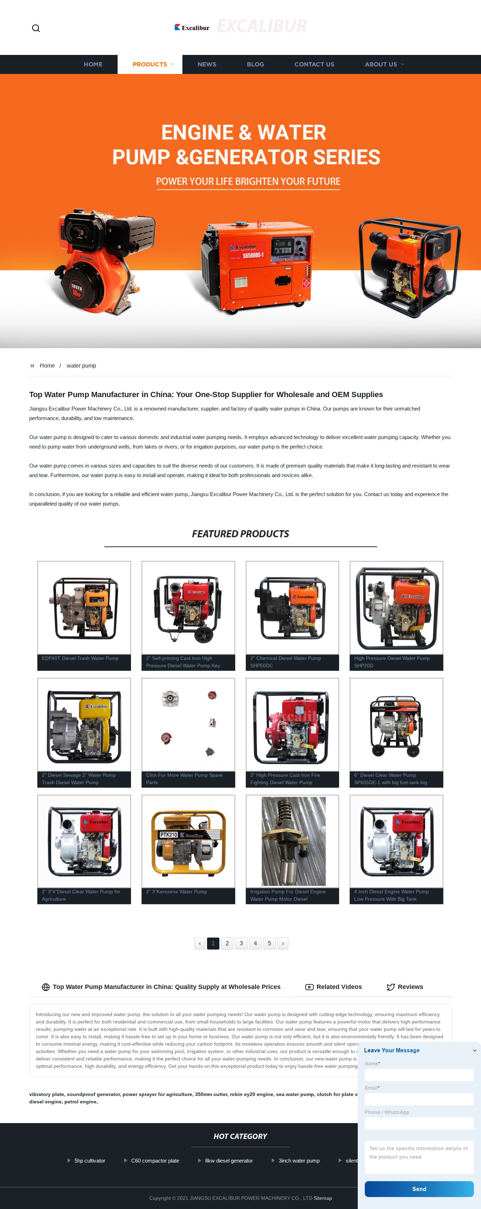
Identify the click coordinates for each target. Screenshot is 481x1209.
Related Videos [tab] (339, 986)
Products (150, 64)
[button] (36, 28)
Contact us (314, 64)
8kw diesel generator (228, 1161)
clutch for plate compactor (348, 1094)
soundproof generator (93, 1094)
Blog (255, 64)
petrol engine (80, 1101)
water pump (81, 366)
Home (93, 64)
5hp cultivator (89, 1161)
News (207, 64)
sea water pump (295, 1094)
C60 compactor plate (155, 1161)
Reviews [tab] (410, 986)
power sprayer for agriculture (157, 1094)
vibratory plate (46, 1094)
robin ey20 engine (251, 1094)
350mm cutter (211, 1094)
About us (381, 64)
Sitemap (323, 1198)
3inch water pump (299, 1161)
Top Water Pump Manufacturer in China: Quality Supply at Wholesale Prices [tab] (167, 986)
